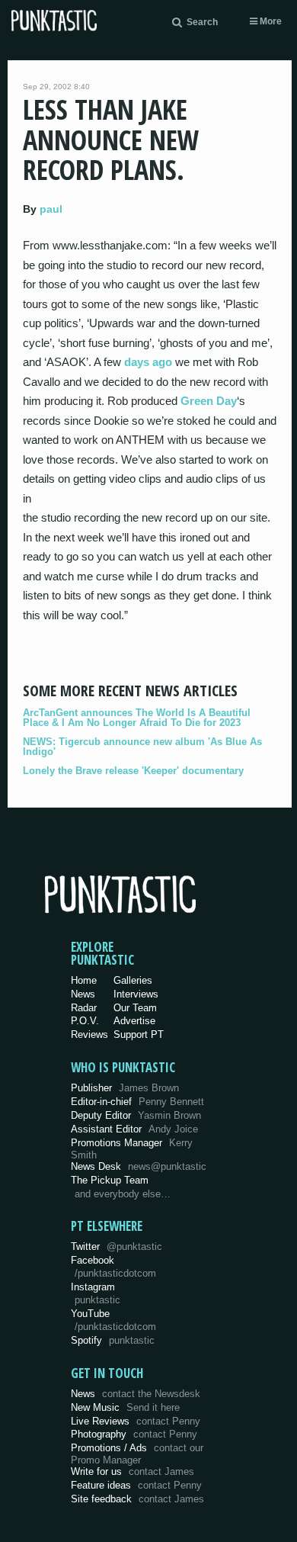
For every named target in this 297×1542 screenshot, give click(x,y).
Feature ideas (136, 1485)
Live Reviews (135, 1421)
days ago (148, 361)
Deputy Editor (136, 1115)
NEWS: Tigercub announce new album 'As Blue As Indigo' (142, 746)
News (83, 994)
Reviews (89, 1034)
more (269, 21)
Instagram (95, 1293)
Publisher (125, 1088)
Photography (134, 1434)
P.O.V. (85, 1020)
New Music (125, 1407)
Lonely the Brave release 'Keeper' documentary (133, 770)
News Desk (138, 1166)
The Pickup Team (109, 1180)
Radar (84, 1008)
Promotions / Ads (137, 1454)
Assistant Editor (134, 1129)
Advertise (134, 1020)
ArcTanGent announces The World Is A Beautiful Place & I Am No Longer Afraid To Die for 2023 (137, 717)
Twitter (116, 1246)
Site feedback (137, 1499)
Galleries (132, 980)
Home (84, 980)
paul (51, 209)
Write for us (132, 1471)
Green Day (208, 400)
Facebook (113, 1266)
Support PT (138, 1034)
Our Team (135, 1008)
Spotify (113, 1340)
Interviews (135, 994)
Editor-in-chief (137, 1101)
